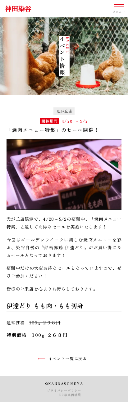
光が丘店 (64, 111)
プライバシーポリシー (64, 390)
